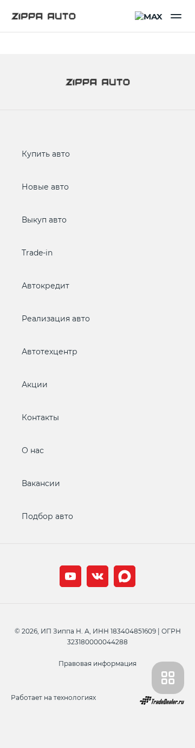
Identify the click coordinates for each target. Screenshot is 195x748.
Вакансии (41, 483)
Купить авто (46, 154)
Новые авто (45, 186)
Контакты (40, 417)
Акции (35, 384)
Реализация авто (56, 318)
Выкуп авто (44, 219)
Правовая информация (97, 663)
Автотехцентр (49, 351)
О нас (33, 450)
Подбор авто (47, 516)
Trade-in (37, 252)
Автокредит (45, 285)
